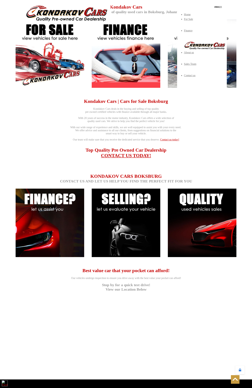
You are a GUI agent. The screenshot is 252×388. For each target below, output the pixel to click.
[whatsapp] (221, 7)
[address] (218, 7)
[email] (216, 7)
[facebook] (219, 7)
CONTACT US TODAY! (126, 155)
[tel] (215, 7)
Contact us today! (169, 139)
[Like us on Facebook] (5, 383)
